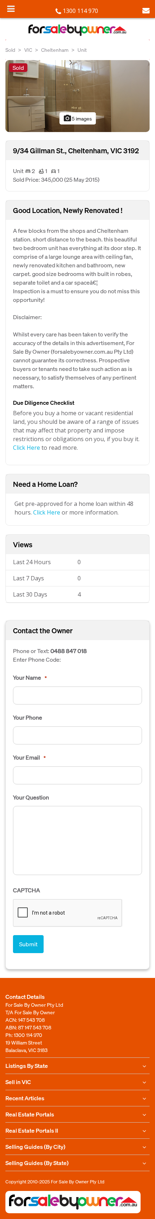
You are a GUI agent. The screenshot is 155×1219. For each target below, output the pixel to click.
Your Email (29, 757)
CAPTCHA (26, 890)
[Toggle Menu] (11, 8)
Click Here (26, 448)
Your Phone (27, 717)
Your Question (31, 797)
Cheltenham (54, 49)
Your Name (30, 677)
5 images (77, 118)
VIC (28, 49)
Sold (10, 49)
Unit (82, 49)
